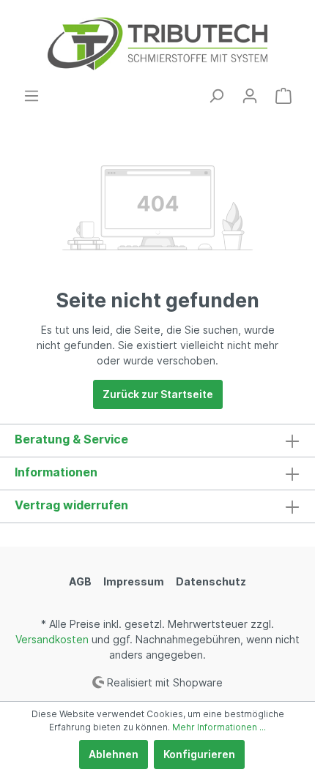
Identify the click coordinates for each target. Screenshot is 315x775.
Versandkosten (52, 639)
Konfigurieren (199, 754)
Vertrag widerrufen (71, 505)
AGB (80, 581)
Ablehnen (113, 754)
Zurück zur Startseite (158, 394)
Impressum (133, 581)
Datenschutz (211, 581)
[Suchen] (216, 96)
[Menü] (31, 96)
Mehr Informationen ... (219, 727)
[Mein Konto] (250, 96)
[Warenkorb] (283, 96)
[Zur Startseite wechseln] (157, 44)
